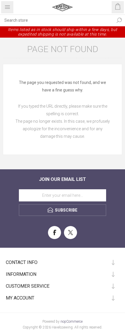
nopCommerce (71, 322)
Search (119, 20)
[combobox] (56, 20)
